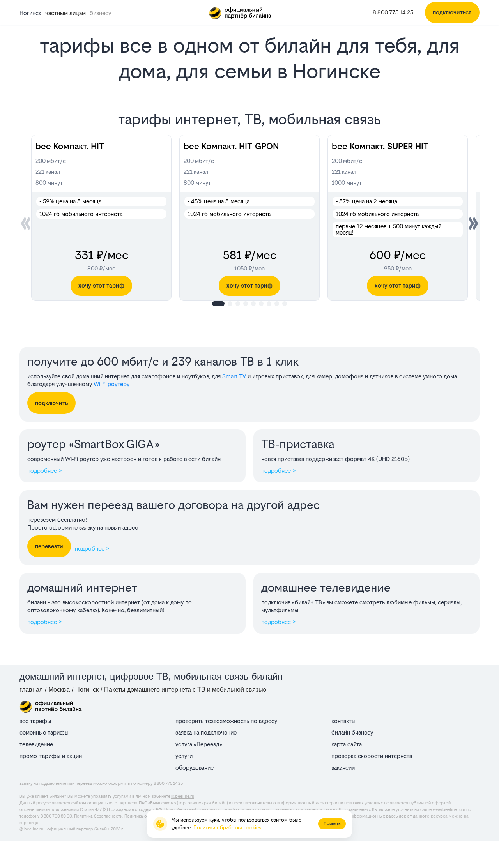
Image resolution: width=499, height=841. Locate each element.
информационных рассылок (377, 816)
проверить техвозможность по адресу (226, 720)
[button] (473, 223)
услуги (184, 756)
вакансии (343, 767)
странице (28, 822)
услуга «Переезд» (198, 744)
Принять (332, 823)
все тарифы (35, 720)
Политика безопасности (98, 816)
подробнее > (44, 470)
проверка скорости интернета (371, 756)
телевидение (36, 744)
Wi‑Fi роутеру (111, 384)
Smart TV (234, 376)
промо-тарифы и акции (50, 756)
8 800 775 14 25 (393, 12)
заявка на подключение (206, 732)
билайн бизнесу (352, 732)
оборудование (194, 767)
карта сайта (346, 744)
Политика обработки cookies (227, 827)
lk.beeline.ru (182, 796)
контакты (343, 720)
